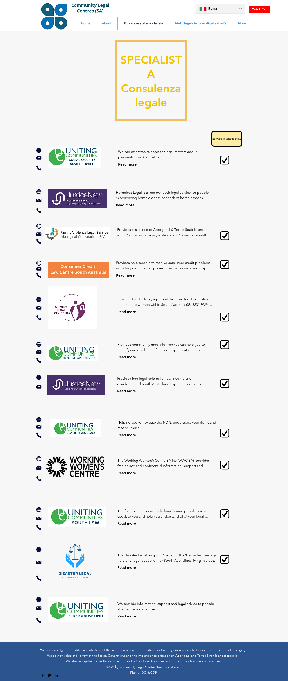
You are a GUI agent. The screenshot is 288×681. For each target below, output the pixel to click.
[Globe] (39, 150)
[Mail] (39, 158)
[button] (225, 139)
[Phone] (39, 168)
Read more (127, 164)
